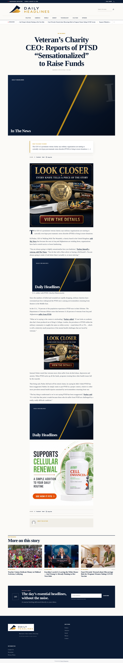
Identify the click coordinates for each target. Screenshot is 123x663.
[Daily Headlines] (29, 9)
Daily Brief (109, 1)
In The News (61, 33)
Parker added (69, 319)
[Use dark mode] (114, 1)
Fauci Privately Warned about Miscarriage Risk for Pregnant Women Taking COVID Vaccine (57, 22)
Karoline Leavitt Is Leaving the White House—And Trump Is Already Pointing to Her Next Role (61, 574)
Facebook (38, 157)
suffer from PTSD (44, 314)
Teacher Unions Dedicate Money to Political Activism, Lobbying (24, 573)
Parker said (88, 394)
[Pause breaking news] (113, 22)
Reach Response (64, 661)
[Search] (113, 9)
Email (43, 157)
